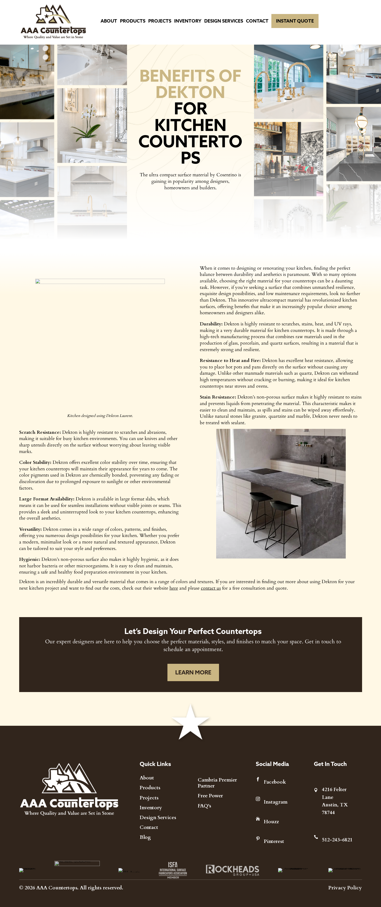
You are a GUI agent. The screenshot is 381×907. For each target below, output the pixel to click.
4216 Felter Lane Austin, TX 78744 (335, 800)
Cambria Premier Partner (217, 783)
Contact (257, 21)
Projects (159, 21)
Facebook (275, 781)
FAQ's (204, 805)
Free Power (210, 795)
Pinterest (274, 841)
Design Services (223, 21)
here (174, 587)
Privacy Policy (345, 887)
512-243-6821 (337, 839)
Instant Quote (295, 21)
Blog (145, 836)
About (109, 21)
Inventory (187, 21)
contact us (211, 587)
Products (132, 21)
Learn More (193, 672)
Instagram (275, 801)
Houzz (271, 821)
